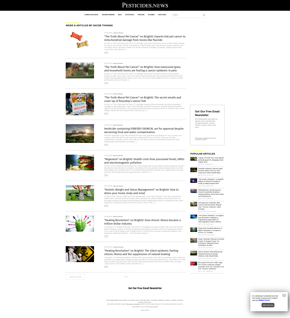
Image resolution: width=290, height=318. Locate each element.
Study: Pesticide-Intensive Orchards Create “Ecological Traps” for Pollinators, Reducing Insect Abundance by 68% (211, 242)
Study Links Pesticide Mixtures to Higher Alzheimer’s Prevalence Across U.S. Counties (210, 230)
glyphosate (129, 14)
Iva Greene (210, 175)
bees (120, 14)
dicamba (151, 14)
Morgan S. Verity (211, 258)
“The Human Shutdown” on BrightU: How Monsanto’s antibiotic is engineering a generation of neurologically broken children (211, 219)
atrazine (141, 14)
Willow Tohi (210, 164)
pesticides (162, 14)
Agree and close (268, 305)
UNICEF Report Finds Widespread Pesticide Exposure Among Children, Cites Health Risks (210, 254)
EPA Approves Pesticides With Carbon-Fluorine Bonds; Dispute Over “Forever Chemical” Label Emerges (209, 206)
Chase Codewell (211, 211)
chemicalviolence (91, 14)
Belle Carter (210, 186)
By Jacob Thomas (118, 33)
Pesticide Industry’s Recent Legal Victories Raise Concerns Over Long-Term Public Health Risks (210, 171)
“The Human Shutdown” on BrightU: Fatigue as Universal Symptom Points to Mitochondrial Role (211, 181)
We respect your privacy (133, 304)
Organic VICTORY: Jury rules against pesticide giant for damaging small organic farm (211, 160)
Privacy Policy (145, 310)
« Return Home (75, 277)
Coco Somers (210, 235)
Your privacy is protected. (202, 138)
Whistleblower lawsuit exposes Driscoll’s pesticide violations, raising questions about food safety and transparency (211, 193)
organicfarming (108, 14)
